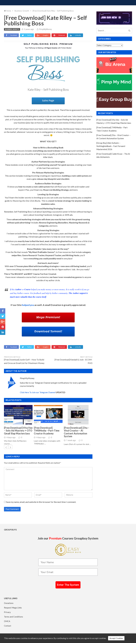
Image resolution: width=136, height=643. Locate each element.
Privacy (7, 612)
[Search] (129, 30)
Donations (8, 603)
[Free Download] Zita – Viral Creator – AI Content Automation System (76, 432)
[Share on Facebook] (2, 311)
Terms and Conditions (13, 616)
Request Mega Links (13, 607)
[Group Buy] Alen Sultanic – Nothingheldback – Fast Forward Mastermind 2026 (110, 146)
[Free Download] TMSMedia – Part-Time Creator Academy (46, 430)
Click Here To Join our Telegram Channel (37, 392)
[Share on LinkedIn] (2, 332)
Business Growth (12, 29)
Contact (7, 626)
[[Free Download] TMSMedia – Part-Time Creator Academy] (48, 414)
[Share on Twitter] (2, 316)
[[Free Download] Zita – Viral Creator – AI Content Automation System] (78, 414)
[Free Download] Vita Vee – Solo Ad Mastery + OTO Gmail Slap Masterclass (18, 430)
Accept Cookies (116, 638)
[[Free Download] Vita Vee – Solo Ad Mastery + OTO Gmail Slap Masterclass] (18, 414)
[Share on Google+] (2, 321)
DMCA (7, 621)
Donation (56, 305)
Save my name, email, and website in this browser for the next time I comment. (41, 502)
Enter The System (68, 585)
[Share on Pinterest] (2, 327)
